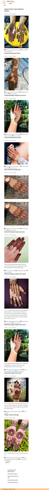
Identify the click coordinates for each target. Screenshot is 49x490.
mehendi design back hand (12, 137)
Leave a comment (8, 51)
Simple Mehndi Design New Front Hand (13, 369)
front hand (23, 49)
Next (8, 462)
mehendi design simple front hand (15, 95)
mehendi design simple (22, 270)
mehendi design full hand (12, 53)
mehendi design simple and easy (14, 232)
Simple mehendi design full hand (12, 92)
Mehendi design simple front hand (15, 274)
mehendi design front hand (12, 373)
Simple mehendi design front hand (12, 49)
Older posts (7, 460)
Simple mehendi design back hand (12, 166)
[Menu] (5, 5)
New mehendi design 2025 (12, 169)
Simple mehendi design (10, 270)
